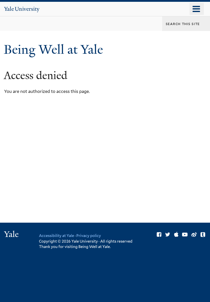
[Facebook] (159, 234)
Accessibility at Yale (56, 235)
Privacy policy (88, 235)
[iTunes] (176, 234)
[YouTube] (184, 234)
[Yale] (12, 234)
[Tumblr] (203, 234)
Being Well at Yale (55, 49)
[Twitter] (167, 234)
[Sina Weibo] (194, 234)
